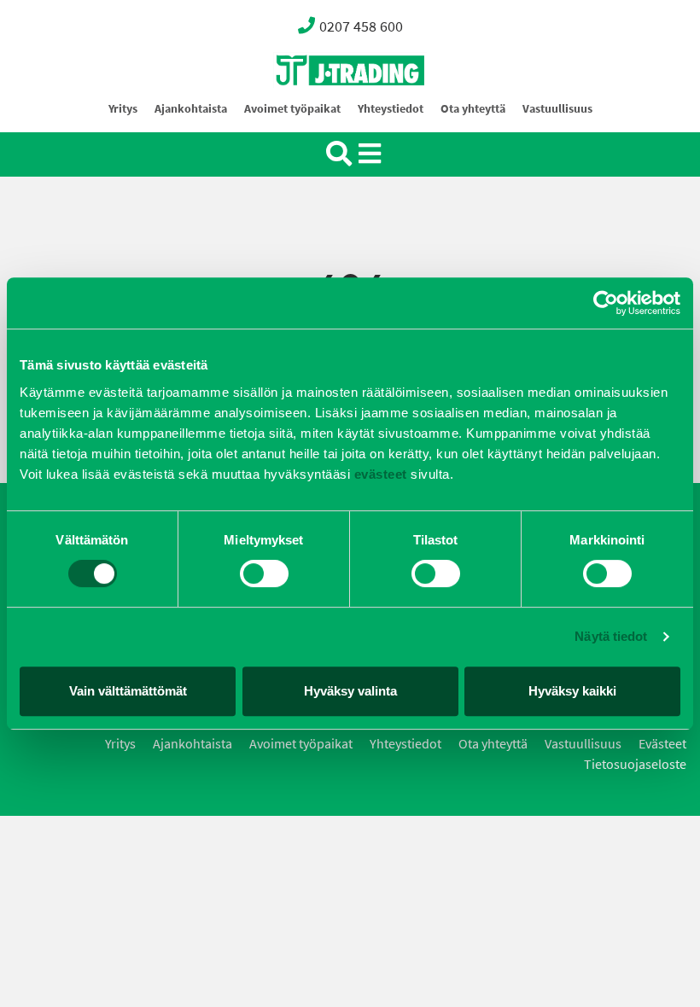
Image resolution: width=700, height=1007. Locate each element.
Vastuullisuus (557, 109)
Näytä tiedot (611, 636)
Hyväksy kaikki (572, 691)
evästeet (378, 474)
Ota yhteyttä (472, 109)
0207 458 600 (361, 26)
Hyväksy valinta (350, 691)
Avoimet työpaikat (292, 109)
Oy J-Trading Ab (318, 108)
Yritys (122, 109)
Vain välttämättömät (128, 691)
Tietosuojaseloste (635, 764)
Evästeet (662, 744)
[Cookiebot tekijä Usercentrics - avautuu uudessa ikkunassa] (605, 303)
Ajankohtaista (191, 109)
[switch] (264, 573)
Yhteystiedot (390, 109)
